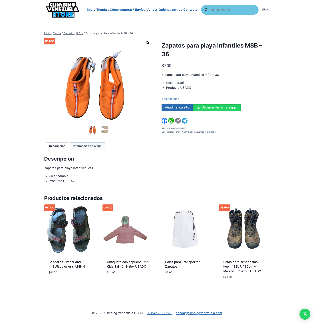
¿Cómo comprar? (121, 9)
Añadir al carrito (177, 107)
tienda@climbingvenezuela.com (199, 313)
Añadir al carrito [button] (62, 283)
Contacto (190, 9)
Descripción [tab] (57, 146)
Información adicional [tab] (87, 146)
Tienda (101, 9)
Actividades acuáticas (194, 131)
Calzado (211, 131)
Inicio (91, 9)
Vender (152, 9)
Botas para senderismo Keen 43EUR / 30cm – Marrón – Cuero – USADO (242, 266)
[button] (147, 43)
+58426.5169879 (159, 313)
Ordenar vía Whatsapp (219, 107)
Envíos (140, 9)
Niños (178, 131)
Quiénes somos (170, 9)
